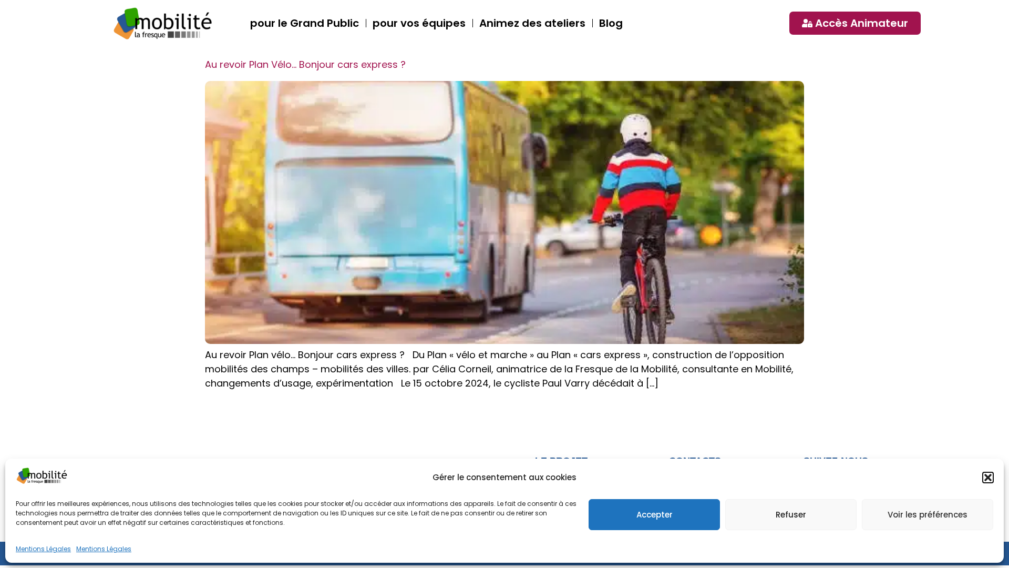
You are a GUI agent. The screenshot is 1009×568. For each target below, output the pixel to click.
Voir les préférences (927, 514)
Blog (611, 23)
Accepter (654, 514)
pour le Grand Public (304, 23)
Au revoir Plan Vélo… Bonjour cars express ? (305, 64)
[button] (988, 477)
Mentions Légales (43, 548)
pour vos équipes (419, 23)
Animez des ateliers (532, 23)
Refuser (791, 514)
